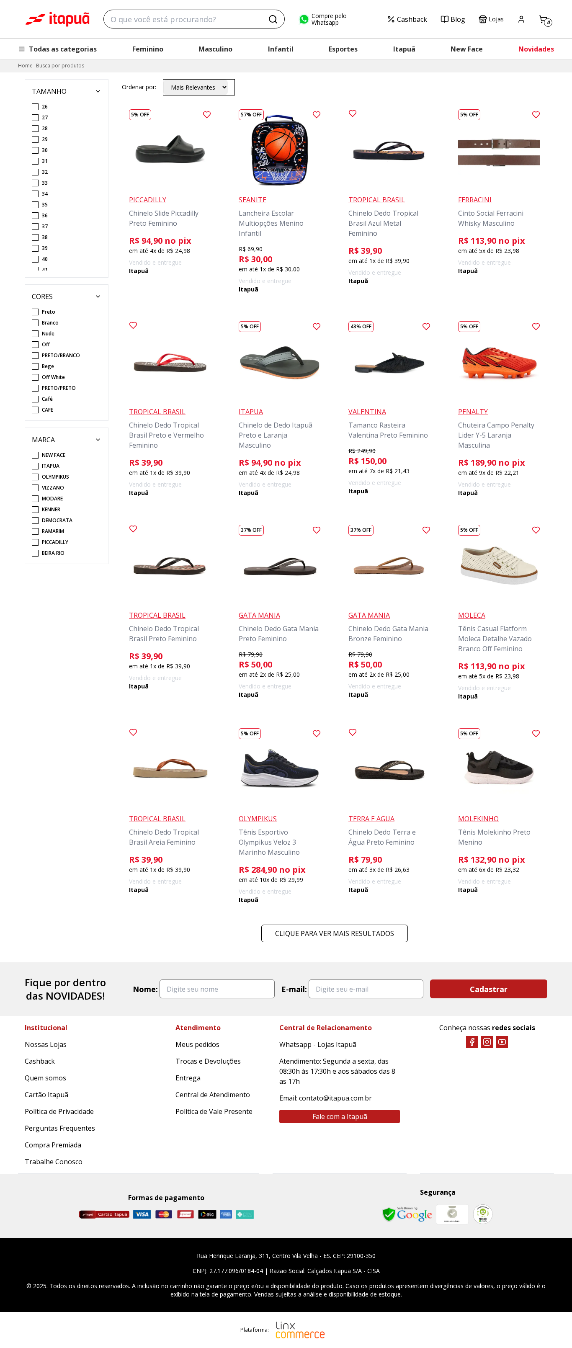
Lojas (496, 19)
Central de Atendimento (212, 1094)
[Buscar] (273, 19)
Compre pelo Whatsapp (329, 19)
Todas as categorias (63, 49)
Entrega (188, 1078)
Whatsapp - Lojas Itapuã (317, 1044)
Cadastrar (489, 989)
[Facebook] (472, 1042)
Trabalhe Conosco (53, 1161)
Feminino (147, 49)
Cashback (412, 19)
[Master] (164, 1214)
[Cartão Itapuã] (104, 1214)
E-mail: (294, 989)
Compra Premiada (53, 1145)
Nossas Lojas (46, 1044)
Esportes (343, 49)
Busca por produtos (60, 65)
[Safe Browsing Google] (407, 1214)
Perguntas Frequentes (60, 1128)
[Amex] (226, 1214)
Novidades (536, 49)
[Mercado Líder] (452, 1214)
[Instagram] (487, 1042)
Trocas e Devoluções (208, 1061)
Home (25, 65)
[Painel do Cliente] (521, 19)
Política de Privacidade (59, 1111)
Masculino (215, 49)
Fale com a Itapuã (339, 1116)
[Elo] (207, 1214)
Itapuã (404, 49)
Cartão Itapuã (46, 1094)
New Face (467, 49)
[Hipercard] (185, 1214)
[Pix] (244, 1214)
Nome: (145, 989)
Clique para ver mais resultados (334, 933)
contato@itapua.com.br (335, 1098)
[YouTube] (502, 1042)
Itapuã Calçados (57, 19)
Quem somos (45, 1078)
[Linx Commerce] (300, 1330)
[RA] (482, 1214)
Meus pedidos (197, 1044)
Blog (458, 19)
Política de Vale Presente (214, 1111)
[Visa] (142, 1214)
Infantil (281, 49)
